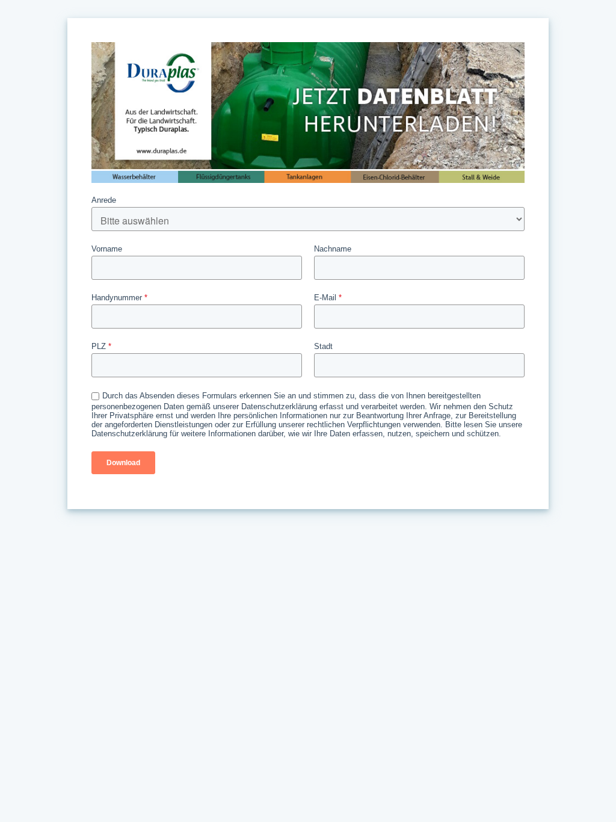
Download (123, 463)
